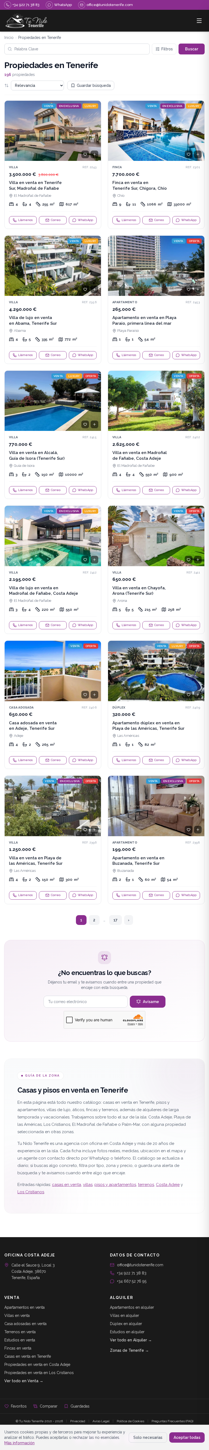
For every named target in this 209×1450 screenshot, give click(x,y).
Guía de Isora (24, 466)
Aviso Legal (101, 1421)
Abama (20, 331)
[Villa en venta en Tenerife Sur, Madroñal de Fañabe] (53, 165)
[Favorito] (85, 154)
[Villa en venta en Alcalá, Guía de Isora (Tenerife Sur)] (53, 435)
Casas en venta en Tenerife (27, 1356)
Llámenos (25, 220)
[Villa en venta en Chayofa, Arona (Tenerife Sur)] (156, 570)
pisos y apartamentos (115, 1184)
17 (115, 920)
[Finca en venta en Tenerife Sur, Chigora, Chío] (156, 165)
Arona (122, 601)
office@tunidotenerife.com (140, 1265)
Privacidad (77, 1421)
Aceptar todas (187, 1437)
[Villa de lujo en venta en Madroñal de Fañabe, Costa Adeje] (53, 570)
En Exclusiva (69, 106)
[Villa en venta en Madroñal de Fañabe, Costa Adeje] (156, 435)
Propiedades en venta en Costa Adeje (37, 1364)
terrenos (146, 1184)
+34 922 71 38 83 (131, 1273)
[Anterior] (11, 131)
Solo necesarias (147, 1437)
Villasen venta (17, 1315)
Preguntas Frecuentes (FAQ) (172, 1421)
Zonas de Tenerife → (129, 1350)
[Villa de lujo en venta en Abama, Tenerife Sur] (53, 300)
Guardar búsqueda (94, 85)
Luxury (90, 106)
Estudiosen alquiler (127, 1332)
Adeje (18, 736)
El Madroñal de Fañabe (32, 196)
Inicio (9, 37)
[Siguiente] (94, 131)
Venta (48, 106)
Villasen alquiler (124, 1315)
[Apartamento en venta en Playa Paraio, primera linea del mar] (156, 300)
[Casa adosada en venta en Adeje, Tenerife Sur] (53, 705)
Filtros (167, 49)
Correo (55, 220)
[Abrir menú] (199, 20)
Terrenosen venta (20, 1332)
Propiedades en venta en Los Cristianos (39, 1373)
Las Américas (128, 736)
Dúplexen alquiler (126, 1324)
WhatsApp (85, 220)
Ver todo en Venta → (23, 1381)
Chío (120, 196)
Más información (19, 1443)
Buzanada (125, 871)
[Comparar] (94, 154)
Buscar (191, 49)
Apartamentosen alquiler (132, 1307)
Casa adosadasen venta (25, 1324)
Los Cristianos (30, 1192)
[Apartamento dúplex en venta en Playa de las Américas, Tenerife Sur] (156, 705)
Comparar (48, 1406)
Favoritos (19, 1406)
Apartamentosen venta (24, 1307)
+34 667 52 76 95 (131, 1281)
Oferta (194, 241)
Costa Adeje (168, 1184)
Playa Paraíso (128, 331)
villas (88, 1184)
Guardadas (80, 1406)
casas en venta (66, 1184)
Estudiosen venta (19, 1340)
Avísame (151, 1002)
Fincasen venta (17, 1348)
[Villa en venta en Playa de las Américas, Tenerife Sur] (53, 840)
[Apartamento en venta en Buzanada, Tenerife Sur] (156, 840)
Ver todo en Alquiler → (131, 1340)
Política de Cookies (130, 1421)
